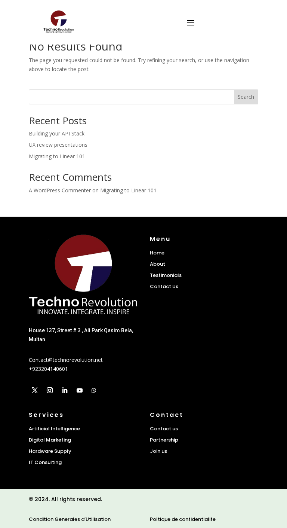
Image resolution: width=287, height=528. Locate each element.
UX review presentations (58, 144)
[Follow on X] (35, 390)
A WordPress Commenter (60, 190)
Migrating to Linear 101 (57, 156)
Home (157, 252)
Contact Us (164, 286)
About (157, 264)
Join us (158, 451)
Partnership (164, 439)
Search (246, 96)
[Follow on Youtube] (80, 390)
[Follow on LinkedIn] (65, 390)
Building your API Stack (56, 133)
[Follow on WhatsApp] (94, 390)
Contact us (164, 428)
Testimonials (166, 275)
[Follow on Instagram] (50, 390)
